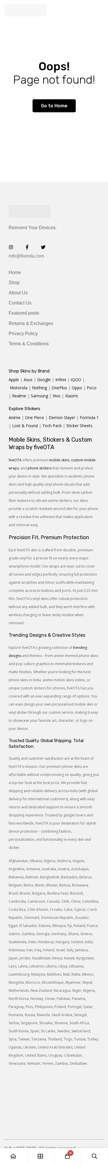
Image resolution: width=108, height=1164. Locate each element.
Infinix (60, 379)
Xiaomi (71, 396)
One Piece (34, 417)
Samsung (39, 396)
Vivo (56, 396)
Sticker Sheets (79, 425)
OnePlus (59, 387)
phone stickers (40, 468)
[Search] (94, 1156)
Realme (19, 396)
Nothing (39, 387)
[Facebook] (27, 247)
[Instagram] (11, 247)
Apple (14, 379)
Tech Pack (52, 425)
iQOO (76, 379)
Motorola (18, 387)
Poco (91, 387)
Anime (14, 417)
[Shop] (40, 1156)
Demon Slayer (62, 417)
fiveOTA (15, 460)
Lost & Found (25, 425)
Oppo (77, 387)
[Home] (13, 1156)
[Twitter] (43, 247)
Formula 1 (89, 417)
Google (44, 379)
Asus (28, 379)
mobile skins (59, 460)
